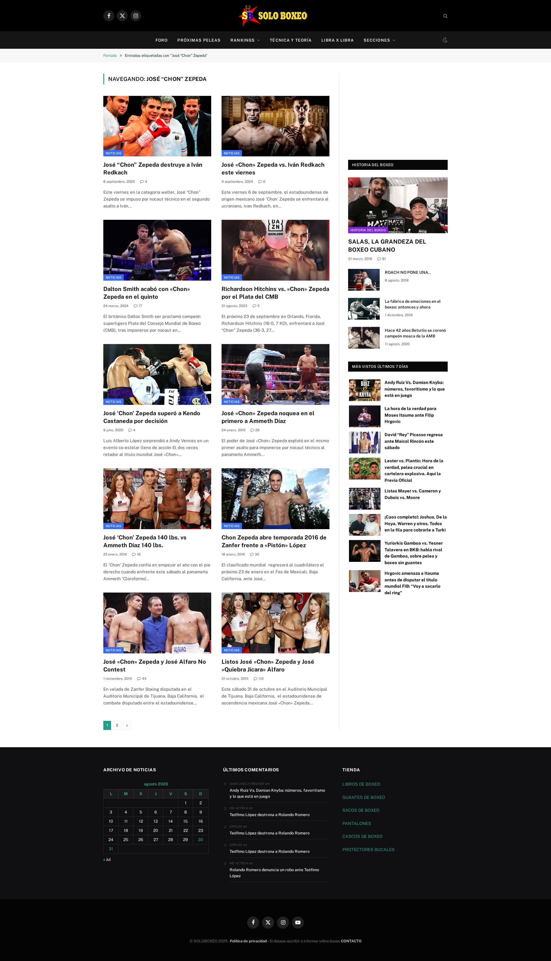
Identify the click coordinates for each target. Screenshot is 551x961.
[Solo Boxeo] (275, 15)
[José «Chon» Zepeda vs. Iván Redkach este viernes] (275, 126)
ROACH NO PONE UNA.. (408, 272)
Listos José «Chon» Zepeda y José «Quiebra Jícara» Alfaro (268, 665)
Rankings (242, 40)
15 (185, 821)
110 (261, 679)
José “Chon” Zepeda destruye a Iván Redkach (152, 168)
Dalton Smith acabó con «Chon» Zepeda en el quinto (146, 293)
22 (185, 830)
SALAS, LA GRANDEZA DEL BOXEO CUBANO (387, 245)
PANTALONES (356, 823)
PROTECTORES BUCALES (368, 849)
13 (156, 821)
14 (170, 821)
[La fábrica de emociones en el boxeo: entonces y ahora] (364, 309)
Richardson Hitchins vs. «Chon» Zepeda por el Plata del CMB (275, 293)
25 (125, 839)
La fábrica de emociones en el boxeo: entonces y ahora (413, 304)
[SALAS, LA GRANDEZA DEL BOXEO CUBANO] (398, 205)
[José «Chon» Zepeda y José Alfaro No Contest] (157, 623)
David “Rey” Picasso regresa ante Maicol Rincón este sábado (414, 441)
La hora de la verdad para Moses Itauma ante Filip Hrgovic (410, 415)
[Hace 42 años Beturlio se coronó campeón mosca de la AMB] (364, 338)
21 (171, 830)
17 (140, 306)
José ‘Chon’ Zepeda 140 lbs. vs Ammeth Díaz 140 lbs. (145, 541)
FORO (162, 40)
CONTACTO (351, 941)
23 (200, 830)
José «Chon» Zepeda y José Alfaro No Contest (154, 665)
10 (111, 821)
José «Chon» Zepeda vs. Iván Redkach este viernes (273, 168)
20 (155, 830)
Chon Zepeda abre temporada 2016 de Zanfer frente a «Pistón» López (274, 541)
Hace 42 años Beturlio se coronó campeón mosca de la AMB (415, 333)
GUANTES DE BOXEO (363, 797)
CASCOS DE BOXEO (362, 836)
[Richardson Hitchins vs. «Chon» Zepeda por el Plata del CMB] (275, 250)
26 (257, 430)
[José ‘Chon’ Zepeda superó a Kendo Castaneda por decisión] (157, 374)
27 (156, 839)
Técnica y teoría (291, 40)
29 (185, 839)
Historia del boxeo (368, 230)
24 (110, 839)
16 (201, 821)
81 (384, 259)
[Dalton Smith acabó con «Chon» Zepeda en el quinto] (157, 250)
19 (141, 830)
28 (170, 839)
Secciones (377, 40)
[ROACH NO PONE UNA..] (364, 280)
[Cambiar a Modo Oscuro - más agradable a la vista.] (444, 40)
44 (144, 679)
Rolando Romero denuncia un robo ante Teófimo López (274, 872)
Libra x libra (337, 40)
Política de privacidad (248, 941)
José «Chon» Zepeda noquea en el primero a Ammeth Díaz (268, 417)
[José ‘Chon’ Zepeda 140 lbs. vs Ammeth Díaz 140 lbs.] (157, 498)
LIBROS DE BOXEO (361, 784)
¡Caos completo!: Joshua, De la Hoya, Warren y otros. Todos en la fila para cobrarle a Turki (416, 523)
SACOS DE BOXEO (360, 810)
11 (126, 821)
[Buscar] (445, 15)
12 (141, 821)
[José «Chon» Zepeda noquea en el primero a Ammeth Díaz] (275, 374)
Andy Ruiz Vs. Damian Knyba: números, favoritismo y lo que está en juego (415, 389)
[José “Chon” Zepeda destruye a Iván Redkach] (157, 126)
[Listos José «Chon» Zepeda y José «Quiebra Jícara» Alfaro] (275, 623)
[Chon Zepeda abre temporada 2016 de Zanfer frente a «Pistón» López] (275, 498)
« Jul (107, 859)
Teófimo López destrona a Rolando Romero (270, 814)
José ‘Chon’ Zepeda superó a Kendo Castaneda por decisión (151, 417)
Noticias (113, 153)
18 (139, 554)
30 (257, 554)
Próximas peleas (199, 40)
